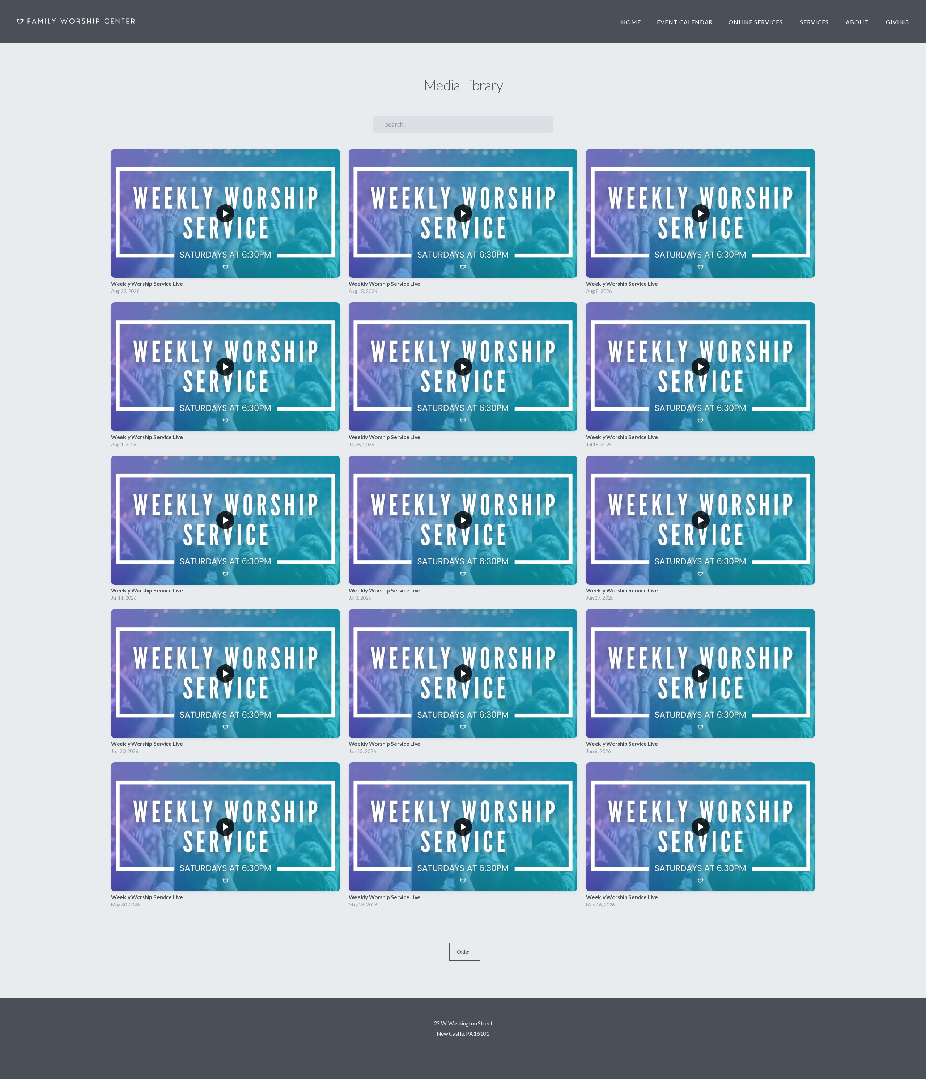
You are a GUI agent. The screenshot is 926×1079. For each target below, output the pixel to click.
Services (815, 21)
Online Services (756, 21)
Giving (897, 21)
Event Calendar (685, 21)
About (858, 21)
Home (631, 21)
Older (465, 951)
